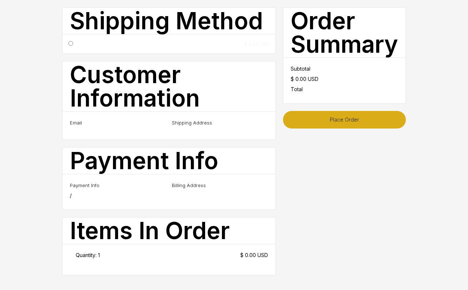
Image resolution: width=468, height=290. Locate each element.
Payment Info (84, 185)
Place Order (344, 119)
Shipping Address (192, 123)
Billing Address (189, 185)
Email (76, 123)
